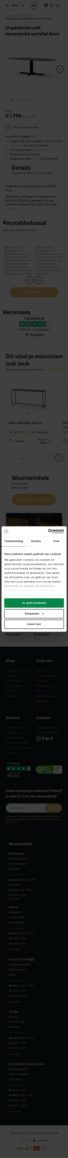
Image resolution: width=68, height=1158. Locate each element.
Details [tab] (36, 541)
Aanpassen (32, 613)
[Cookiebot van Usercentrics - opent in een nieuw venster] (48, 531)
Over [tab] (56, 541)
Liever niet (34, 624)
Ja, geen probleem (34, 603)
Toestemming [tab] (13, 541)
